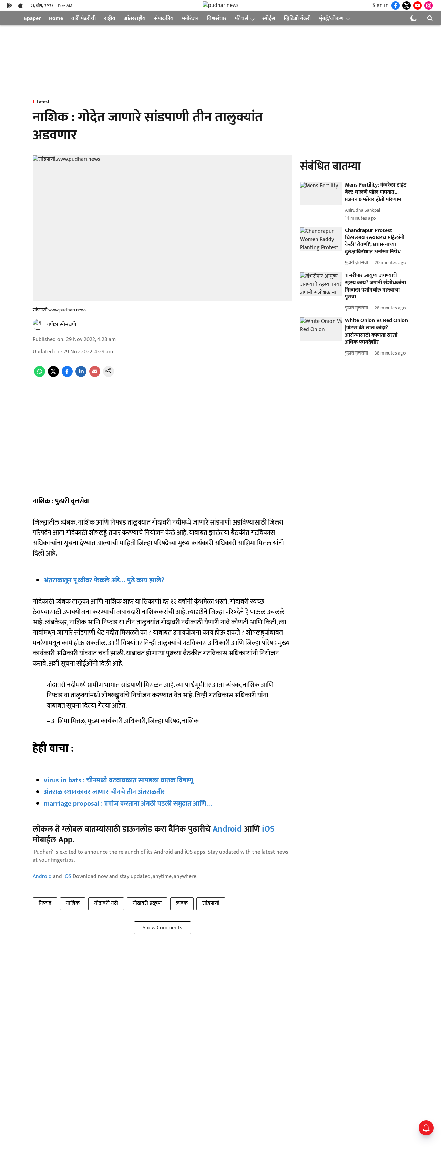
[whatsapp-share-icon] (39, 375)
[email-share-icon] (94, 375)
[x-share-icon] (53, 375)
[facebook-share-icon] (67, 375)
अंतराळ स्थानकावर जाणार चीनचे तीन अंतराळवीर (104, 792)
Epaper (32, 18)
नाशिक (73, 903)
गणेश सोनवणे (61, 324)
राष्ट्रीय (109, 18)
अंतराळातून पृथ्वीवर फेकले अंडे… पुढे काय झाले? (104, 580)
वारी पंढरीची (83, 18)
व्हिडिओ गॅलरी (297, 18)
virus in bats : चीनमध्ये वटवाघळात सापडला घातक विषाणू (118, 780)
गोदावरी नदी (106, 903)
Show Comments (162, 927)
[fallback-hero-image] (321, 194)
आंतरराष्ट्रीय (135, 18)
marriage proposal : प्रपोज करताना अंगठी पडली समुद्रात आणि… (128, 804)
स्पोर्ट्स (268, 18)
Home (56, 18)
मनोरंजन (190, 18)
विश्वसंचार (217, 18)
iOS (268, 829)
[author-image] (38, 324)
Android (227, 829)
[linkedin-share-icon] (80, 375)
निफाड (45, 903)
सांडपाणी (210, 903)
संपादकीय (164, 18)
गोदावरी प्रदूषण (147, 903)
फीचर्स (241, 18)
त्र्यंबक (182, 903)
